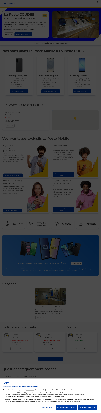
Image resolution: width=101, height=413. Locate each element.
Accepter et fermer (88, 407)
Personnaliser (48, 407)
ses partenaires (30, 390)
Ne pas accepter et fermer (66, 407)
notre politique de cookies (73, 401)
